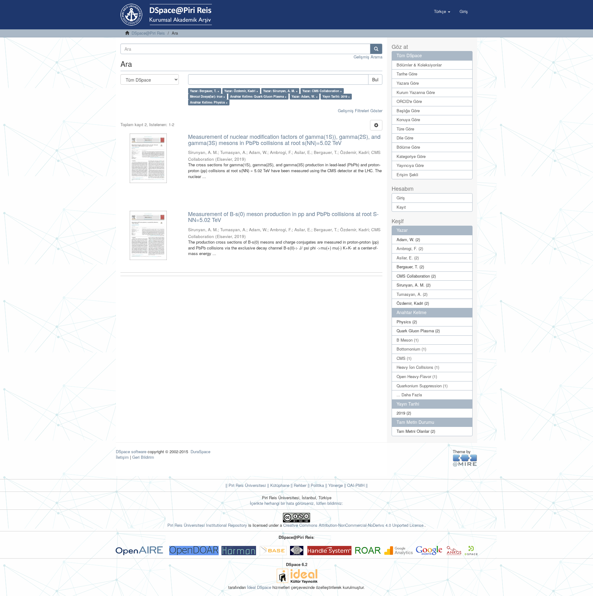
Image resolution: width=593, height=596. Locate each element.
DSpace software (131, 451)
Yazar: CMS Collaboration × (322, 91)
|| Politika (315, 485)
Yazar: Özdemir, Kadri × (241, 91)
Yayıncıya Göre (410, 165)
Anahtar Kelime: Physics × (209, 102)
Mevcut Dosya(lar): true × (207, 96)
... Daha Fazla (409, 395)
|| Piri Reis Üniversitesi (245, 485)
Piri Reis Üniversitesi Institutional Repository (207, 525)
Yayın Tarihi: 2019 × (336, 96)
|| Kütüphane (277, 485)
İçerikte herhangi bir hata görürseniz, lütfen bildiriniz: (296, 503)
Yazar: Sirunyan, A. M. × (280, 91)
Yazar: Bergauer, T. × (204, 91)
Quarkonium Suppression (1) (422, 386)
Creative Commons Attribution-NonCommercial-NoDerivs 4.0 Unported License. (354, 525)
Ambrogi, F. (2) (410, 248)
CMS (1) (404, 358)
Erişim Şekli (407, 174)
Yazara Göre (408, 83)
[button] (442, 11)
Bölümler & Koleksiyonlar (419, 65)
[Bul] (376, 49)
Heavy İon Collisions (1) (418, 367)
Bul (375, 79)
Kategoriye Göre (411, 156)
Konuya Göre (408, 119)
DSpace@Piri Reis (148, 33)
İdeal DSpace (259, 587)
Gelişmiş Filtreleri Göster (360, 110)
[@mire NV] (465, 460)
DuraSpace (200, 451)
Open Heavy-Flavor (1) (417, 376)
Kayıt (401, 207)
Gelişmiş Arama (368, 57)
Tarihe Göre (407, 74)
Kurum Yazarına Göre (416, 92)
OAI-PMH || (357, 485)
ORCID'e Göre (409, 101)
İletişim (122, 457)
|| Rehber (297, 485)
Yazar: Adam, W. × (305, 96)
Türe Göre (405, 129)
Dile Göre (405, 138)
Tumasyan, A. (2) (412, 294)
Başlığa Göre (408, 110)
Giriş (401, 198)
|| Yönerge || (335, 485)
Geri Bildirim (143, 457)
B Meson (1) (407, 340)
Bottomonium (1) (411, 349)
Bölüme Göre (408, 147)
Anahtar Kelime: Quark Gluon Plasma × (258, 96)
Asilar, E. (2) (408, 258)
